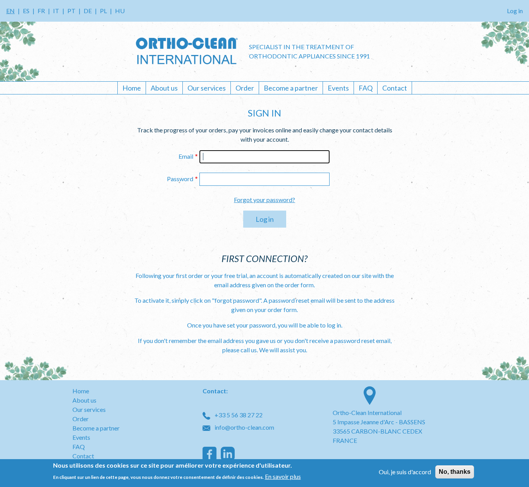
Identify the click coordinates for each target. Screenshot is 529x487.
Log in (515, 10)
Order (244, 88)
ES (26, 10)
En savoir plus (283, 476)
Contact (394, 88)
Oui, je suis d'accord (405, 471)
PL (103, 10)
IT (56, 10)
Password (180, 178)
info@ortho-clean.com (243, 427)
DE (88, 10)
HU (120, 10)
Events (338, 88)
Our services (206, 88)
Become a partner (291, 88)
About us (164, 88)
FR (41, 10)
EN (10, 10)
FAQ (366, 88)
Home (131, 88)
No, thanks (455, 471)
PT (71, 10)
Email (186, 156)
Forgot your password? (264, 199)
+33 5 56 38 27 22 (238, 414)
